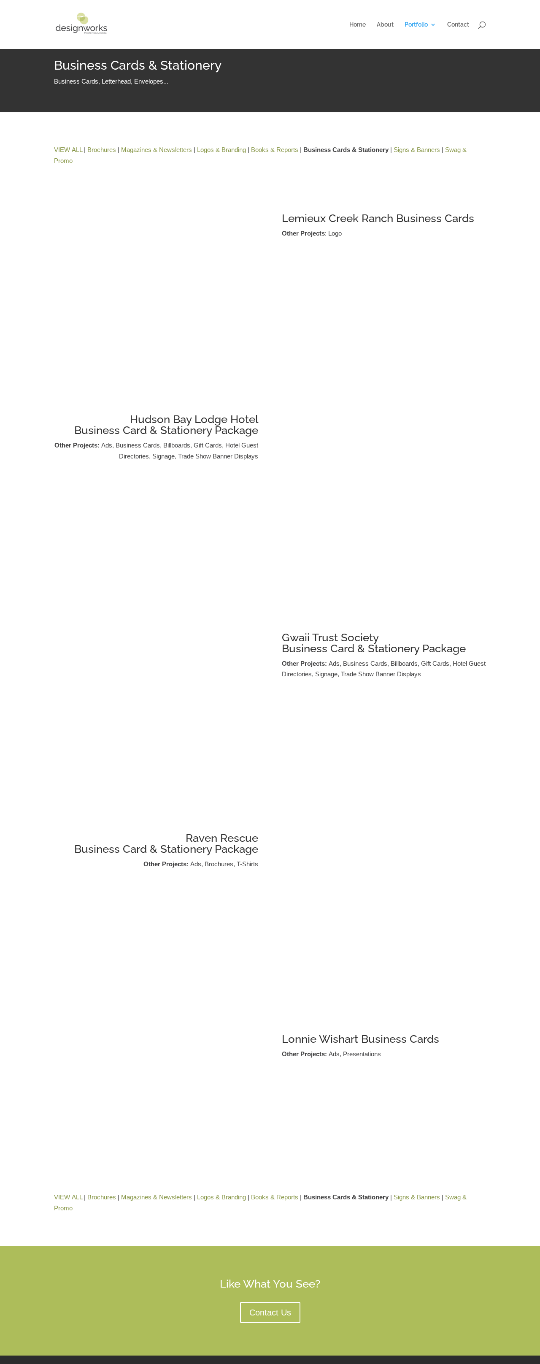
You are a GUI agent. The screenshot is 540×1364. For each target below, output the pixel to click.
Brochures (101, 149)
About (385, 25)
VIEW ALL (68, 149)
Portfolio (416, 25)
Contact (458, 25)
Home (357, 25)
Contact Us (270, 1312)
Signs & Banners (417, 149)
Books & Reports (274, 149)
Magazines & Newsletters (156, 149)
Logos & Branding (221, 149)
